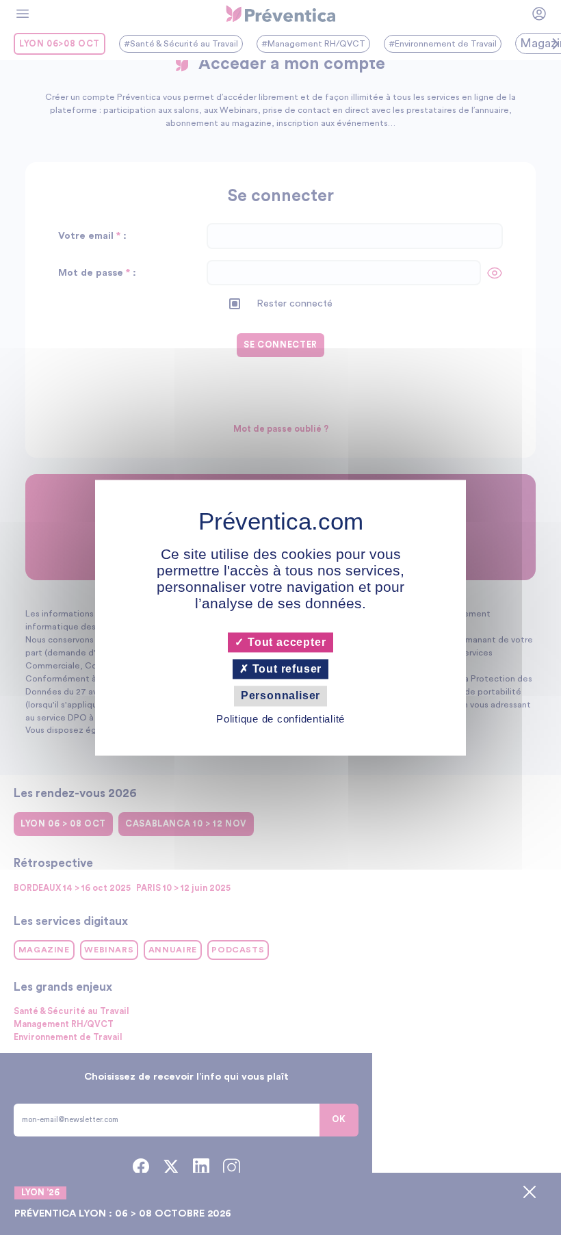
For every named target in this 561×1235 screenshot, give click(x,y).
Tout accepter (285, 642)
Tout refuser (285, 669)
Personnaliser (280, 696)
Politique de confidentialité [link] (280, 719)
